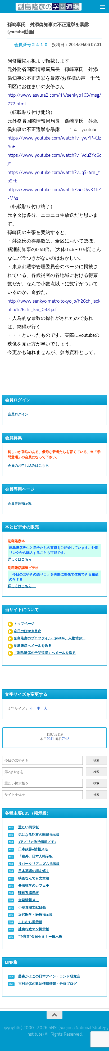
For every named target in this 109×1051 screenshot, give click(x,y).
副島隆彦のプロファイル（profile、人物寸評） (49, 638)
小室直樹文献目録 (32, 907)
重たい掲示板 (28, 827)
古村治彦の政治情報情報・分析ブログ (47, 984)
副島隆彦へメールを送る (33, 646)
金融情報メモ (28, 900)
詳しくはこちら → (22, 559)
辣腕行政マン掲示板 (33, 929)
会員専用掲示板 (20, 503)
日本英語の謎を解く (33, 871)
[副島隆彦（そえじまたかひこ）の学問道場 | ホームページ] (48, 6)
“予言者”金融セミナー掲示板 (40, 936)
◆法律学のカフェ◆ (33, 885)
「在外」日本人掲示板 (35, 856)
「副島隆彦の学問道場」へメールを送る (45, 653)
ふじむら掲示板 (30, 922)
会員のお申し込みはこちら (28, 466)
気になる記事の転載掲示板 (39, 835)
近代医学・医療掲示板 (35, 915)
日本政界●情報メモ (33, 849)
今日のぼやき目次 (27, 631)
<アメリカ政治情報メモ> (37, 842)
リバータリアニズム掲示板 (39, 864)
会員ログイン (18, 414)
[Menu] (102, 6)
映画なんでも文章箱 (33, 878)
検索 (96, 760)
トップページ (24, 624)
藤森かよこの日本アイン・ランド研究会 (49, 976)
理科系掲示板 (28, 893)
